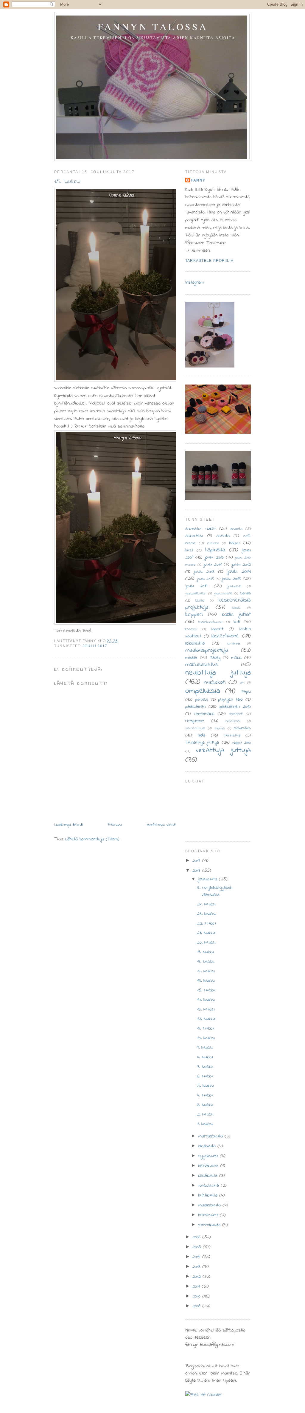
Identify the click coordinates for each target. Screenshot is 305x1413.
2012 (197, 1276)
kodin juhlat (236, 614)
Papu (246, 691)
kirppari (194, 614)
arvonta (236, 529)
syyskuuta (209, 1156)
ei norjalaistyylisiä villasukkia (214, 891)
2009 (197, 1306)
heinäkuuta (209, 1165)
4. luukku (205, 1095)
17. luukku (206, 971)
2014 (197, 1256)
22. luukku (206, 923)
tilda (201, 735)
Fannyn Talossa (153, 26)
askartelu (194, 535)
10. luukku (206, 1038)
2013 (197, 1266)
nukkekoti (214, 682)
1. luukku (205, 1124)
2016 (197, 1237)
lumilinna (233, 643)
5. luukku (205, 1085)
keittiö (199, 600)
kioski (236, 608)
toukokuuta (209, 1185)
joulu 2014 (239, 571)
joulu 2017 (95, 646)
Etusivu (115, 824)
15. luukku (67, 181)
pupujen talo (230, 699)
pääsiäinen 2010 (235, 706)
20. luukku (206, 942)
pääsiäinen (195, 706)
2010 (197, 1296)
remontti (236, 714)
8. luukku (205, 1057)
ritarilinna (232, 721)
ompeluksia (202, 691)
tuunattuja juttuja (202, 742)
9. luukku (205, 1047)
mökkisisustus (201, 664)
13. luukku (206, 1009)
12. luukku (206, 1019)
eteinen (213, 543)
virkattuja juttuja (223, 750)
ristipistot (194, 721)
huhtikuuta (208, 1195)
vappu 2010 (241, 742)
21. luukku (206, 933)
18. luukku (205, 961)
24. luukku (206, 904)
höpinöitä (215, 550)
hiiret (189, 550)
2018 (197, 860)
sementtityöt (195, 728)
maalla (191, 657)
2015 (197, 1247)
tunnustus (231, 735)
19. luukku (205, 952)
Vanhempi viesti (161, 824)
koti (237, 621)
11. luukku (205, 1028)
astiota (223, 535)
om (242, 682)
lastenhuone (225, 636)
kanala (245, 593)
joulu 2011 (212, 564)
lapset (217, 629)
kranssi (191, 629)
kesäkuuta (208, 1175)
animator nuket (200, 528)
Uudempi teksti (68, 824)
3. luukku (205, 1104)
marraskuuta (211, 1136)
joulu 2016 (231, 578)
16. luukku (206, 980)
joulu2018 (234, 586)
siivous (219, 728)
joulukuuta (208, 879)
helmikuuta (209, 1215)
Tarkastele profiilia (209, 261)
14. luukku (206, 999)
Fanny (198, 180)
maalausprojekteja (206, 650)
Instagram (194, 282)
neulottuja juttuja (218, 673)
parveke (201, 699)
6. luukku (205, 1076)
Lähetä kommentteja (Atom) (92, 839)
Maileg (215, 657)
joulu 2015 (205, 579)
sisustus (242, 728)
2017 (197, 870)
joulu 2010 (214, 557)
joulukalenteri (195, 593)
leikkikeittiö (195, 643)
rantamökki (204, 713)
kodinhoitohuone (210, 622)
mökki (236, 657)
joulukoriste (223, 593)
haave (234, 543)
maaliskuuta (210, 1205)
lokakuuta (207, 1146)
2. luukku (205, 1114)
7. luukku (205, 1066)
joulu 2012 (241, 564)
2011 (197, 1286)
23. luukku (206, 913)
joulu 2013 (204, 571)
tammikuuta (210, 1225)
